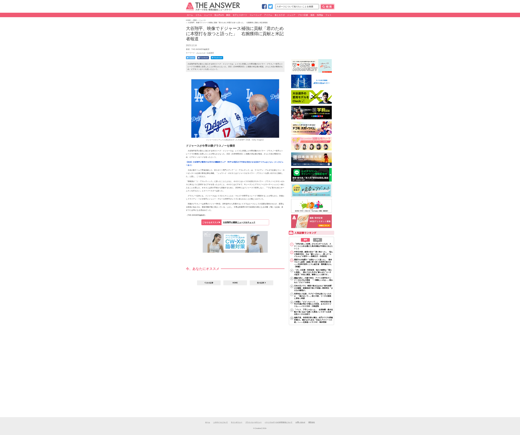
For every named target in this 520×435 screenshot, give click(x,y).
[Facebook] (264, 6)
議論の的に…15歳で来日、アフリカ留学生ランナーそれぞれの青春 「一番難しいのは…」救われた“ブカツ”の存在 (313, 280)
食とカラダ (280, 15)
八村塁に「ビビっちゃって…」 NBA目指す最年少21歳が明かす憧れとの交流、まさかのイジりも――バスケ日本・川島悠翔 (312, 304)
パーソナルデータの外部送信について (278, 422)
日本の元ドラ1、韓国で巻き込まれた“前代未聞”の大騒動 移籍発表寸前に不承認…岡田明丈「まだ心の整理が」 (313, 288)
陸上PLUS (219, 15)
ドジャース (200, 53)
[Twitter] (270, 6)
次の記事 (209, 283)
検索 (327, 6)
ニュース (208, 15)
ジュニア (291, 15)
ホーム (190, 15)
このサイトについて (220, 422)
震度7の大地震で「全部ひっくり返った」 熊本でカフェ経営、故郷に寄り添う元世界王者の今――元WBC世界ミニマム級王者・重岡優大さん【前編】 (313, 263)
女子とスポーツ (240, 15)
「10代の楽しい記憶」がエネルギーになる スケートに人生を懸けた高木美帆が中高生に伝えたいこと (313, 246)
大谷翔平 (210, 53)
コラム (198, 15)
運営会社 (311, 422)
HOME (188, 20)
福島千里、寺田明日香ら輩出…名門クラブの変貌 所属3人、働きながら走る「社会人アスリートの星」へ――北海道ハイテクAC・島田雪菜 (313, 320)
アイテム (268, 15)
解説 (228, 15)
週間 (305, 240)
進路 (312, 15)
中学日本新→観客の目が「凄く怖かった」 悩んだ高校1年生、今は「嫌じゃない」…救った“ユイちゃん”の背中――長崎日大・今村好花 (313, 254)
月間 (317, 240)
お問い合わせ (300, 422)
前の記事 (261, 283)
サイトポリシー (236, 422)
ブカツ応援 (303, 15)
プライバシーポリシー (253, 422)
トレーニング (255, 15)
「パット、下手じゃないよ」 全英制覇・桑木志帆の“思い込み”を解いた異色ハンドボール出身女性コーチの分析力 (313, 312)
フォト (328, 15)
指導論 (320, 15)
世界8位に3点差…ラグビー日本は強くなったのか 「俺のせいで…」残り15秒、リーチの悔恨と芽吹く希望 (312, 296)
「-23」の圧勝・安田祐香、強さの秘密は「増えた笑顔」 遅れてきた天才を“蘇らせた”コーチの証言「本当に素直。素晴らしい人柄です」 (313, 272)
